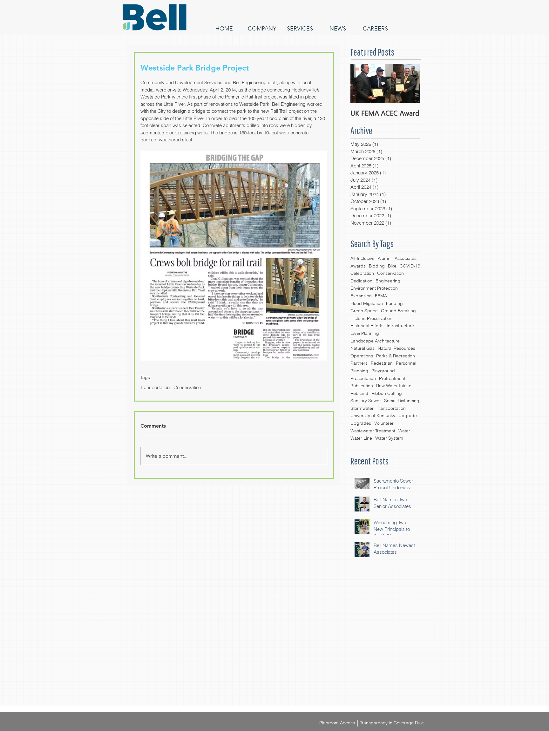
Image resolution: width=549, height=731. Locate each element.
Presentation (363, 378)
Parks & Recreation (395, 356)
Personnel (406, 363)
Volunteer (384, 423)
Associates (406, 258)
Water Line (361, 438)
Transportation (391, 408)
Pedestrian (382, 363)
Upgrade (407, 415)
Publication (361, 386)
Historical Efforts (366, 325)
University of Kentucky (372, 415)
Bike (392, 266)
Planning (359, 371)
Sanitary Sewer (365, 400)
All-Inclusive (362, 258)
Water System (389, 438)
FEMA (381, 296)
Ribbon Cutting (386, 393)
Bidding (377, 266)
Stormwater (362, 408)
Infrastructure (400, 325)
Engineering (388, 281)
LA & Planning (364, 333)
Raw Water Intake (393, 386)
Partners (359, 363)
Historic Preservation (371, 318)
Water (404, 431)
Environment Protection (374, 288)
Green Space (364, 311)
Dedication (361, 281)
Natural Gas (362, 348)
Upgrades (360, 423)
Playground (383, 371)
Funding (394, 303)
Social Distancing (401, 400)
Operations (361, 356)
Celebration (362, 273)
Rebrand (359, 393)
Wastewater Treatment (372, 431)
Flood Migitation (366, 303)
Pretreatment (392, 378)
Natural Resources (396, 348)
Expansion (361, 296)
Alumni (384, 258)
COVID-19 (410, 266)
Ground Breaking (398, 311)
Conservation (390, 273)
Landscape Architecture (375, 341)
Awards (358, 266)
